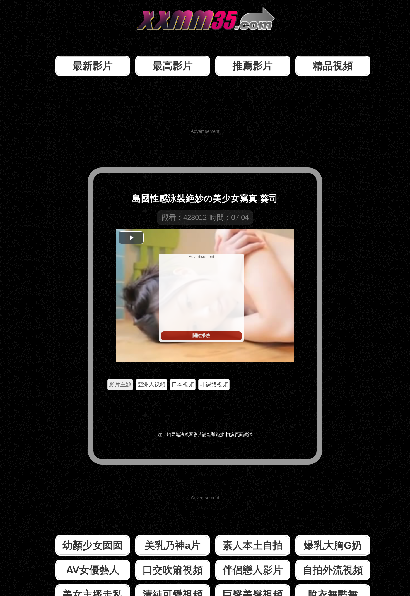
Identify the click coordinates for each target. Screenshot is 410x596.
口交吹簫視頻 (173, 570)
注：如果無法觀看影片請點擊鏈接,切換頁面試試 (205, 434)
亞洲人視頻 (151, 384)
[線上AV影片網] (205, 40)
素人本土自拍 (253, 545)
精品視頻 (333, 65)
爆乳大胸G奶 (333, 545)
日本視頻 (183, 384)
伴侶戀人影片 (253, 570)
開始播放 (201, 335)
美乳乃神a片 (173, 545)
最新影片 (93, 65)
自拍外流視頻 (333, 570)
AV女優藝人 (92, 570)
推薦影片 (253, 65)
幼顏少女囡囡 (92, 545)
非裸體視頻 (214, 384)
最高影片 (173, 65)
